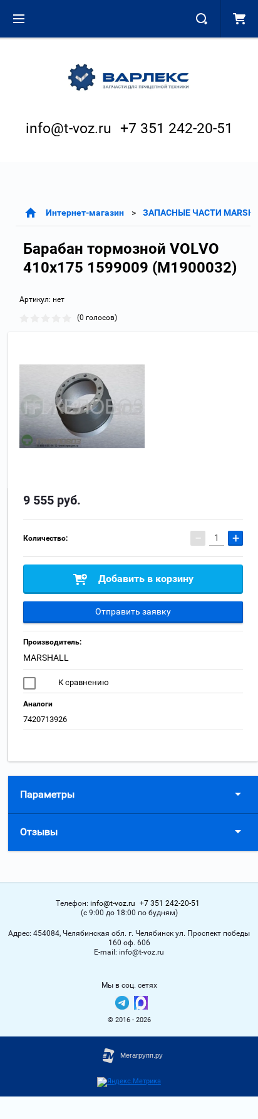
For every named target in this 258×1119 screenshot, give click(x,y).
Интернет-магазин (85, 213)
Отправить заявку (133, 611)
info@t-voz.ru (68, 128)
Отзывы (39, 832)
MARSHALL (46, 658)
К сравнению (82, 682)
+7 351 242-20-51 (176, 128)
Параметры (47, 794)
